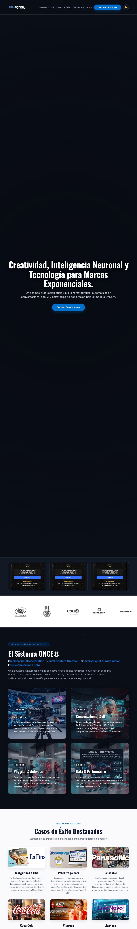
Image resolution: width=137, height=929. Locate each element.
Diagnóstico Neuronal (107, 7)
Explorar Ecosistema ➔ (68, 307)
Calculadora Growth (82, 7)
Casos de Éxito (63, 7)
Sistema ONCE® (46, 7)
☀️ (126, 7)
